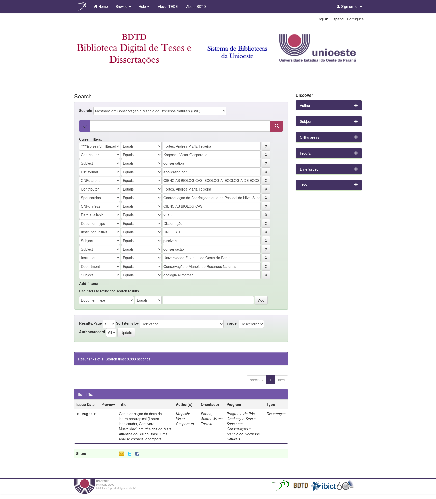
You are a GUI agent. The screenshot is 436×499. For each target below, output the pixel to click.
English (322, 18)
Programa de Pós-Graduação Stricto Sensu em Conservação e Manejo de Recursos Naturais (243, 426)
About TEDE (167, 6)
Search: (85, 110)
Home (102, 6)
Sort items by (127, 323)
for (84, 126)
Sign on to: (349, 6)
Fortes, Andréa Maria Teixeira (212, 418)
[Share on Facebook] (138, 454)
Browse (122, 6)
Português (355, 18)
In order (231, 323)
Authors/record (92, 331)
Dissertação (276, 413)
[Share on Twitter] (129, 454)
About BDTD (195, 6)
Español (337, 18)
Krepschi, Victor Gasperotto (185, 418)
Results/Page (90, 323)
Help (143, 6)
